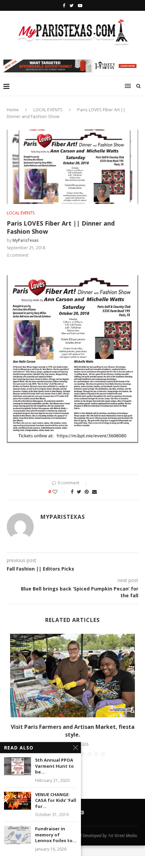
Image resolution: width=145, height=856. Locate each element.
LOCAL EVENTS (48, 110)
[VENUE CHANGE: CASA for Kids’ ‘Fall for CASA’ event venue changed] (17, 801)
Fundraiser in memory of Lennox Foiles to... (56, 834)
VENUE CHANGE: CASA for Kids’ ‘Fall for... (55, 800)
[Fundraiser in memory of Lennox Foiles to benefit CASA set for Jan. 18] (17, 835)
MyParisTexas (25, 240)
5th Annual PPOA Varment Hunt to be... (54, 766)
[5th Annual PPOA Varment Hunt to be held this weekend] (17, 766)
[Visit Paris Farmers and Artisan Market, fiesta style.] (72, 675)
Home (13, 110)
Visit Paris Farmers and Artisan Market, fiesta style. (73, 730)
